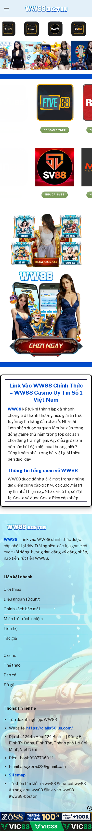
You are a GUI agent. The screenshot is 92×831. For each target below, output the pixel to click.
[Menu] (7, 8)
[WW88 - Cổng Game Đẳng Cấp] (46, 8)
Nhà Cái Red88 (69, 129)
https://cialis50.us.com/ (49, 728)
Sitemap (17, 775)
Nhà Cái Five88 (23, 129)
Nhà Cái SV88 (23, 194)
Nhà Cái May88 (69, 194)
